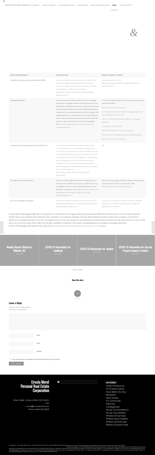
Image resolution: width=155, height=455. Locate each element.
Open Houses (112, 398)
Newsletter (111, 395)
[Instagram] (143, 5)
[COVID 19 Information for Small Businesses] (153, 227)
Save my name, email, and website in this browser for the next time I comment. (36, 359)
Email (38, 343)
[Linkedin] (150, 5)
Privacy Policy (62, 445)
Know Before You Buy (116, 392)
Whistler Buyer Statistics (117, 419)
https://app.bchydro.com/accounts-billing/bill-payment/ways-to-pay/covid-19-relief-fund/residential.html (77, 192)
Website (39, 351)
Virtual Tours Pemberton (117, 410)
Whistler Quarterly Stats (117, 425)
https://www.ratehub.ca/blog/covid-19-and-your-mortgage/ (79, 226)
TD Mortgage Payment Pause (113, 115)
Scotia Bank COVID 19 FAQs (112, 126)
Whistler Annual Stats (116, 416)
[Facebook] (140, 5)
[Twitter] (147, 5)
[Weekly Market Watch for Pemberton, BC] (2, 227)
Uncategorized (112, 407)
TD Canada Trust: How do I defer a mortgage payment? (122, 112)
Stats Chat (110, 404)
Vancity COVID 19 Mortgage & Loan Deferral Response (121, 135)
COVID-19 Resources (115, 386)
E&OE (55, 445)
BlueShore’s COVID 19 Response (114, 139)
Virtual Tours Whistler (116, 413)
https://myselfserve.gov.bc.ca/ (67, 206)
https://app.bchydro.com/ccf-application (116, 186)
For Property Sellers (115, 389)
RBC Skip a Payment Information (114, 107)
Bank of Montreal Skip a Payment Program (117, 130)
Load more (77, 270)
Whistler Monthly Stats (116, 422)
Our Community (113, 401)
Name (38, 335)
